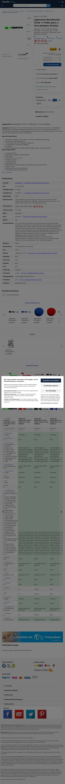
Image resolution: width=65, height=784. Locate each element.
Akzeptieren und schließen (51, 380)
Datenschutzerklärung (46, 403)
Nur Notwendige (51, 391)
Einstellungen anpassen (51, 385)
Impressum (55, 403)
